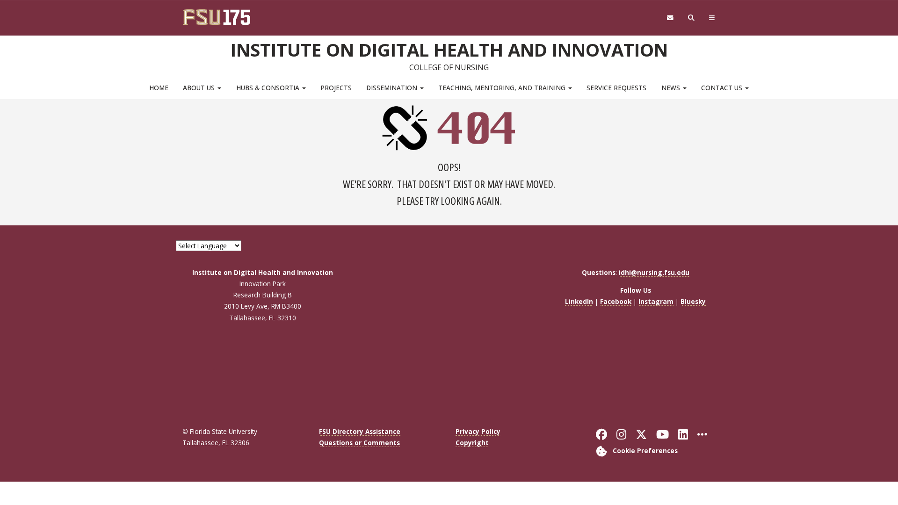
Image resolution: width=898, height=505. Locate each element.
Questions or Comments (359, 442)
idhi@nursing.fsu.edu (654, 272)
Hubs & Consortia (268, 87)
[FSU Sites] (712, 18)
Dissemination (392, 87)
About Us (200, 87)
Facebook (615, 301)
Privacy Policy (478, 431)
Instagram (656, 301)
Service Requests (616, 87)
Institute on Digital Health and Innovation (449, 49)
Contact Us (722, 87)
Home (158, 87)
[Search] (691, 18)
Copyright (472, 442)
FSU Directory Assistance (359, 431)
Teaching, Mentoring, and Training (502, 87)
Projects (336, 87)
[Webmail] (670, 18)
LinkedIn (579, 301)
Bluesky (693, 301)
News (671, 87)
